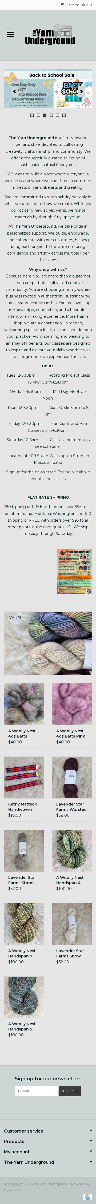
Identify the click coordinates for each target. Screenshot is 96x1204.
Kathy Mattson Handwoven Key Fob (22, 807)
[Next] (81, 91)
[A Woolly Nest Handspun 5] (24, 997)
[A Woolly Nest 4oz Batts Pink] (72, 704)
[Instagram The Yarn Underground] (57, 1107)
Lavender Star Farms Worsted (71, 807)
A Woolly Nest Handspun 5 (22, 1026)
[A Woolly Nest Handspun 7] (24, 924)
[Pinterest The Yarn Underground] (48, 1107)
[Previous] (14, 91)
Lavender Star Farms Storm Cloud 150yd (22, 880)
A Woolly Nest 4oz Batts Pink (70, 733)
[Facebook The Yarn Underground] (38, 1107)
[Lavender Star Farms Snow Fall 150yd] (72, 924)
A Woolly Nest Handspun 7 (22, 953)
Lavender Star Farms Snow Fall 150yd (70, 953)
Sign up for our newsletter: (48, 1079)
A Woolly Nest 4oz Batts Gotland (22, 733)
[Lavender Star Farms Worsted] (72, 777)
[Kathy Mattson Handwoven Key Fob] (24, 777)
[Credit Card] (86, 1197)
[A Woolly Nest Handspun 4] (72, 851)
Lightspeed (12, 1190)
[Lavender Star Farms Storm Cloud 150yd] (24, 851)
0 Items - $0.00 (79, 5)
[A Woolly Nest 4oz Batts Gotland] (24, 704)
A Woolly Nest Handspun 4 (70, 880)
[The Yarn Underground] (58, 35)
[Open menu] (10, 34)
